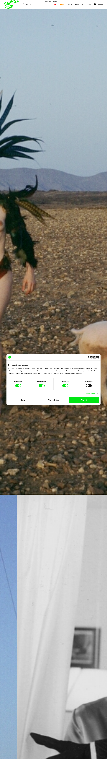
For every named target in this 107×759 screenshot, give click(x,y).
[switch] (42, 385)
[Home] (11, 4)
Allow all (84, 400)
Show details (90, 393)
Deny (23, 400)
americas (48, 1)
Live (54, 4)
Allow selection (53, 400)
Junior (61, 4)
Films (70, 4)
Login (88, 4)
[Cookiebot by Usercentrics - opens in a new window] (90, 357)
